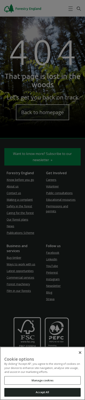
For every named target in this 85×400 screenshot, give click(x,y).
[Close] (80, 352)
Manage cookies (42, 380)
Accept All (42, 392)
